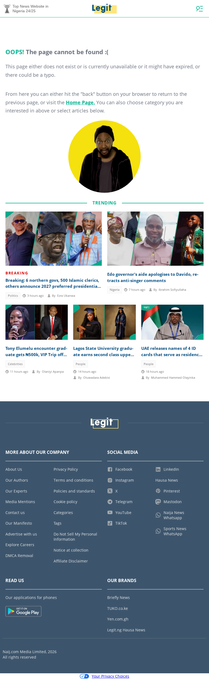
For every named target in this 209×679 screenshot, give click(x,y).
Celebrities (15, 364)
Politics (13, 296)
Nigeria (114, 290)
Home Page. (80, 102)
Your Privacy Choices (110, 676)
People (80, 364)
